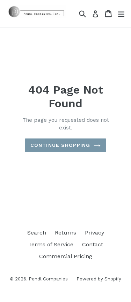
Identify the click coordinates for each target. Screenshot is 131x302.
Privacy (94, 232)
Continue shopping (60, 145)
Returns (65, 232)
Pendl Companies (48, 278)
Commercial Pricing (65, 256)
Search (36, 232)
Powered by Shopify (99, 278)
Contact (92, 244)
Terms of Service (50, 244)
